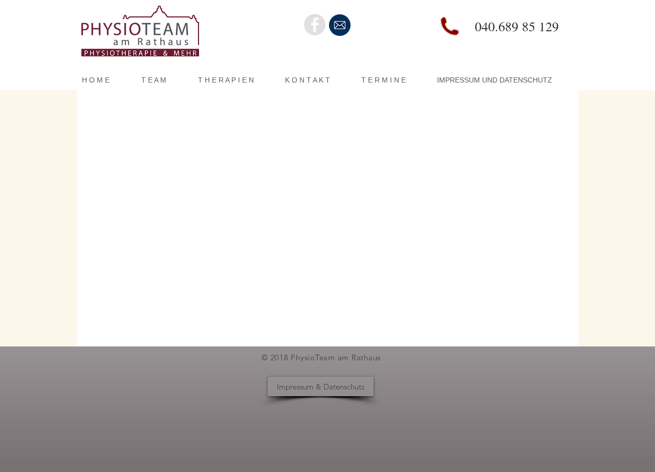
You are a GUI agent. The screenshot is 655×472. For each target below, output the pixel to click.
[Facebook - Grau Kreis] (314, 24)
